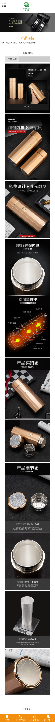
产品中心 (22, 42)
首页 (15, 42)
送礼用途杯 (31, 42)
